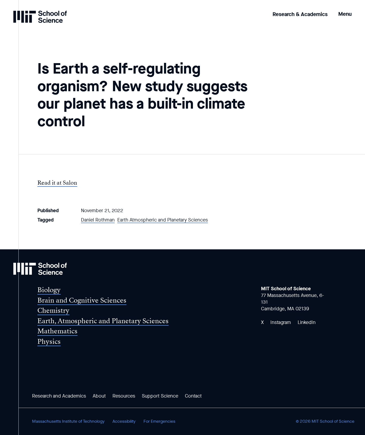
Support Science (160, 396)
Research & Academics (300, 14)
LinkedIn (307, 322)
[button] (345, 10)
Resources (123, 396)
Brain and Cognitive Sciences (81, 300)
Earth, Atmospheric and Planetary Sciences (103, 321)
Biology (49, 290)
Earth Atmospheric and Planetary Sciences (162, 220)
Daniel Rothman (98, 220)
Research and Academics (59, 396)
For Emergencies (159, 421)
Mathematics (57, 331)
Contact (193, 396)
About (99, 396)
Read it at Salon (57, 183)
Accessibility (123, 421)
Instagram (280, 322)
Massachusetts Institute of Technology (68, 421)
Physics (49, 341)
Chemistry (53, 310)
